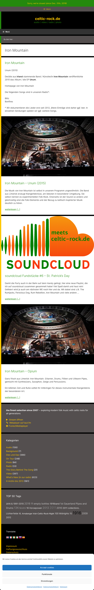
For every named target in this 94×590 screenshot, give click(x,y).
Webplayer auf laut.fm (20, 423)
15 (71, 513)
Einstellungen (47, 581)
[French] (10, 537)
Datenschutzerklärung (34, 587)
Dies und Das (12, 455)
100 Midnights (62, 513)
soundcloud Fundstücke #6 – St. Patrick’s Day (37, 276)
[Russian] (20, 537)
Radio (9, 466)
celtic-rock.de (47, 18)
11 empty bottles (40, 503)
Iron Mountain (14, 63)
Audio (9, 447)
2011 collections (71, 508)
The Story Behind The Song (19, 470)
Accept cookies (47, 567)
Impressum (63, 587)
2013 (46, 507)
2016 (27, 503)
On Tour (10, 458)
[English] (7, 537)
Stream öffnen (15, 419)
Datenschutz (12, 552)
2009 (85, 513)
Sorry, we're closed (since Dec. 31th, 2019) (47, 3)
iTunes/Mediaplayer (18, 426)
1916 (77, 512)
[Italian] (17, 537)
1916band (55, 503)
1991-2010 (18, 503)
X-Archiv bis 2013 (15, 481)
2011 (53, 508)
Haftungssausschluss (16, 549)
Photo (9, 462)
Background (12, 451)
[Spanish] (23, 537)
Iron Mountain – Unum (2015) (25, 183)
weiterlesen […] (12, 209)
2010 (59, 507)
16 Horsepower (34, 508)
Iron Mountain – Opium (21, 371)
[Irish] (13, 537)
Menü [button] (8, 32)
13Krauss (20, 507)
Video (9, 473)
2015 (8, 504)
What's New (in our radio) (18, 477)
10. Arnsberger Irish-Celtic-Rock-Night (36, 513)
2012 (8, 517)
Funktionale (47, 574)
